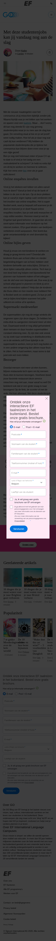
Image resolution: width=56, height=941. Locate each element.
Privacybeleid (20, 521)
